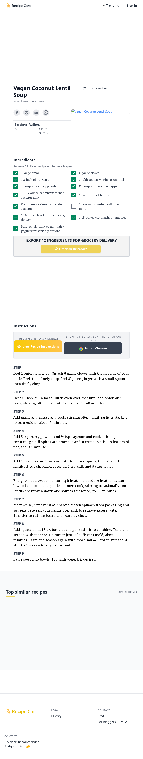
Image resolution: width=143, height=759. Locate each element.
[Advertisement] (71, 47)
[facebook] (16, 112)
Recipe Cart (24, 711)
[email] (36, 112)
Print (121, 88)
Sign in (132, 6)
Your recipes (99, 88)
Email (101, 716)
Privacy (56, 716)
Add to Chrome (96, 348)
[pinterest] (26, 112)
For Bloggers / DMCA (112, 722)
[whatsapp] (45, 112)
